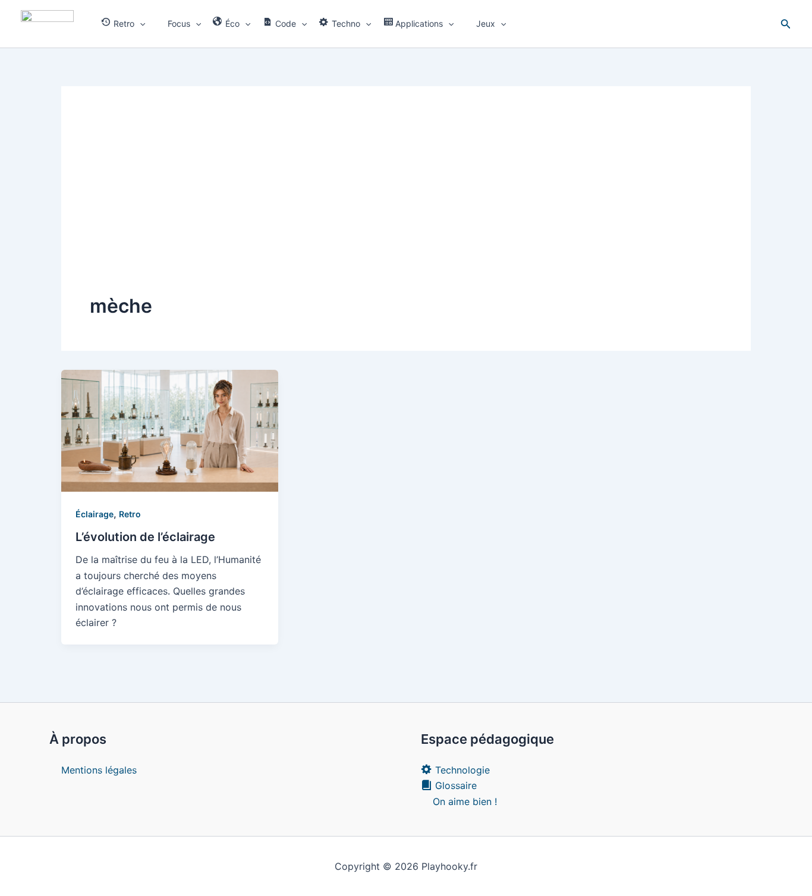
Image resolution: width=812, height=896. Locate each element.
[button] (139, 24)
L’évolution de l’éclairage (145, 537)
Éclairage (94, 514)
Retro (130, 514)
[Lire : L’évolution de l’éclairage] (169, 430)
